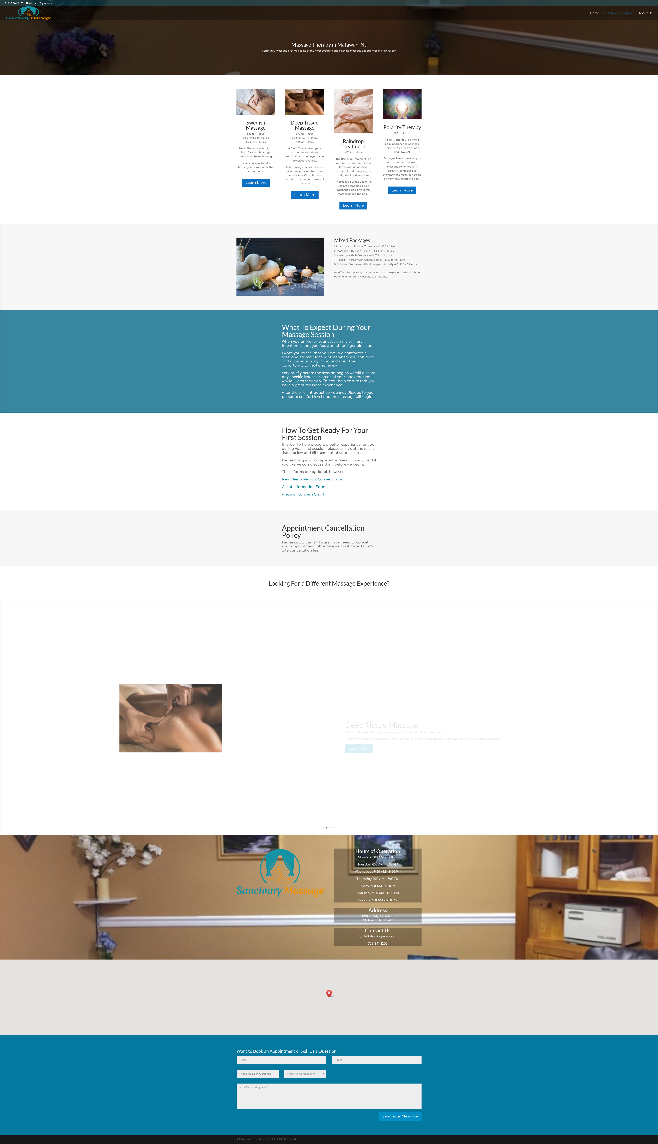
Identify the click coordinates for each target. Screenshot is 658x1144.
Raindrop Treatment (353, 143)
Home (594, 13)
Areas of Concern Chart (303, 494)
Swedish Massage (256, 125)
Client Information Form (303, 487)
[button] (330, 993)
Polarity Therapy (402, 127)
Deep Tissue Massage (305, 125)
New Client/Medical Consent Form (312, 479)
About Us (646, 13)
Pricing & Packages (617, 13)
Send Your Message (400, 1116)
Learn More (255, 183)
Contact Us (378, 930)
